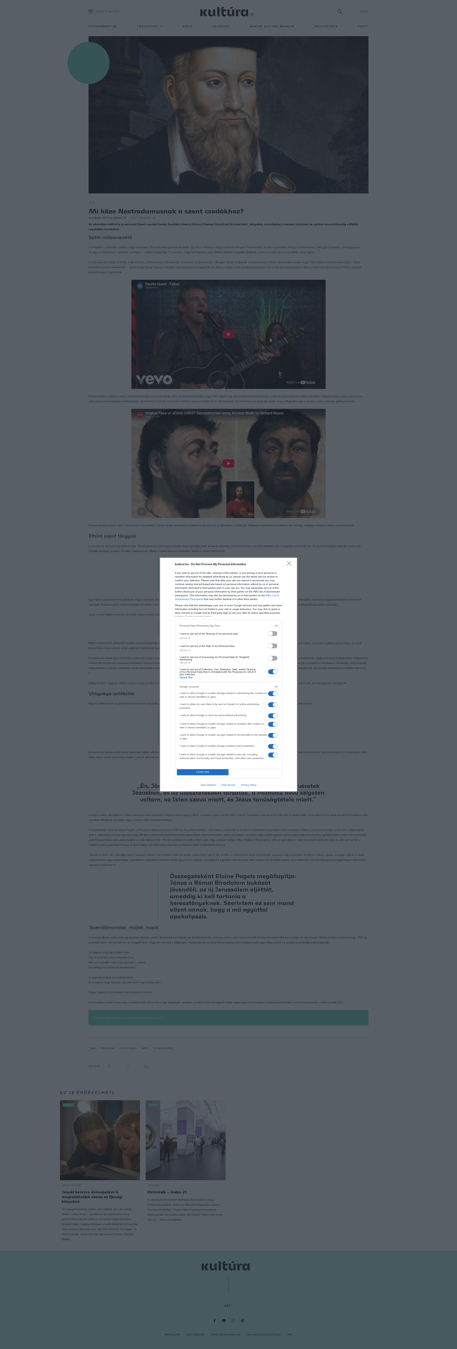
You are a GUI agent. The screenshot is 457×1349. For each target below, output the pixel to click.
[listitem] (228, 626)
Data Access (228, 784)
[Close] (290, 564)
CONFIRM (202, 772)
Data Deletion (208, 784)
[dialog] (228, 675)
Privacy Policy (249, 784)
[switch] (272, 633)
